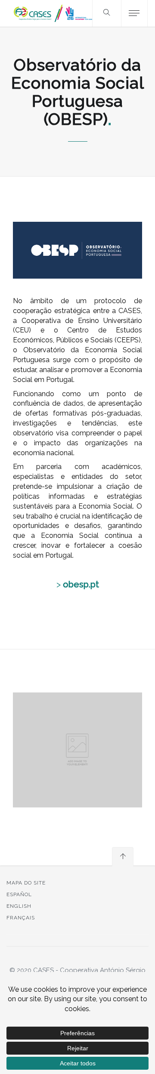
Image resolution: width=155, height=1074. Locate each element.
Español (19, 894)
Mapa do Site (26, 883)
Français (20, 918)
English (18, 906)
